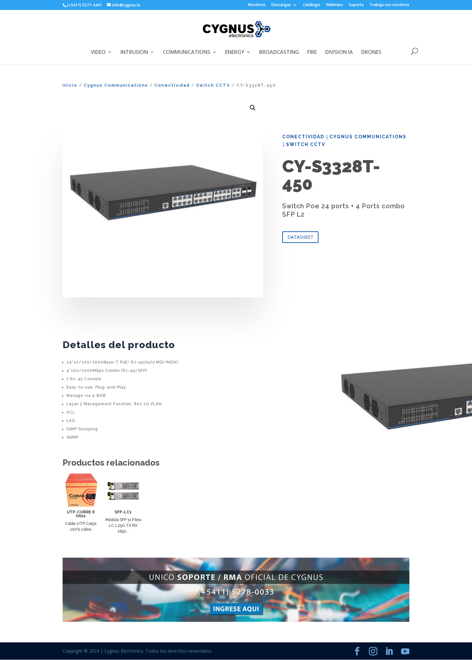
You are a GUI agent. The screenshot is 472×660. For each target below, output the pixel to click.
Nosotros (257, 5)
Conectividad (172, 85)
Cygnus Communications (116, 85)
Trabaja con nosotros (389, 5)
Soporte (356, 5)
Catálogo (311, 5)
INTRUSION (134, 53)
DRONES (371, 53)
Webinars (334, 5)
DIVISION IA (339, 53)
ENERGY (234, 53)
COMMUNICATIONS (186, 53)
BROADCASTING (279, 53)
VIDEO (98, 53)
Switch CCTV (213, 85)
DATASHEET (300, 237)
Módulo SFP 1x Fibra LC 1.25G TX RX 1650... (123, 526)
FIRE (312, 53)
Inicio (70, 85)
